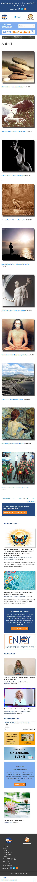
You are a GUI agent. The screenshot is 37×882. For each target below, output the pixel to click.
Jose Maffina (8, 822)
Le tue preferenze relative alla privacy (17, 877)
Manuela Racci (6, 220)
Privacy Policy (7, 862)
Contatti (5, 850)
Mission (5, 846)
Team (4, 848)
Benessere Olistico (17, 87)
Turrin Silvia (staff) (7, 355)
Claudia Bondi (8, 682)
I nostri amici (7, 854)
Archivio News (7, 866)
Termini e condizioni (9, 858)
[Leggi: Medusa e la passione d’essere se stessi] (18, 291)
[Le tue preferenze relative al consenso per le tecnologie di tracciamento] (34, 880)
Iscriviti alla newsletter (15, 512)
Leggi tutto (19, 784)
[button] (5, 729)
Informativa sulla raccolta (9, 880)
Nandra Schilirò (8, 557)
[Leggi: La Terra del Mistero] (18, 379)
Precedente (6, 498)
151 (34, 498)
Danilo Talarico (8, 596)
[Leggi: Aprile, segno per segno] (18, 112)
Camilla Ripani (6, 87)
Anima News (17, 557)
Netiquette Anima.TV (9, 860)
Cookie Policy (7, 864)
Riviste (5, 856)
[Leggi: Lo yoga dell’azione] (18, 335)
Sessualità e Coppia (18, 175)
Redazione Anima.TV (8, 488)
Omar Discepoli (6, 443)
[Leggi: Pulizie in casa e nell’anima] (18, 424)
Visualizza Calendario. (28, 729)
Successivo (31, 501)
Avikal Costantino (7, 310)
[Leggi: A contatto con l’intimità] (18, 156)
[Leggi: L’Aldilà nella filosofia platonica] (18, 200)
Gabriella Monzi (6, 131)
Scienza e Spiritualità (19, 131)
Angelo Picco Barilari (8, 264)
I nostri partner (7, 852)
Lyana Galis (5, 399)
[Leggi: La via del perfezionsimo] (18, 67)
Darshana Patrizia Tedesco (11, 711)
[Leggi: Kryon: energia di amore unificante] (18, 245)
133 (20, 498)
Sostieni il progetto (19, 628)
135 (27, 498)
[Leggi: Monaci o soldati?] (18, 468)
